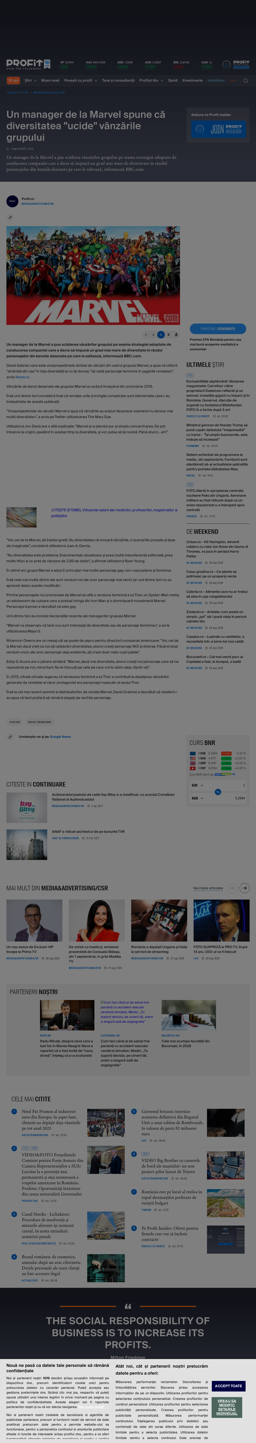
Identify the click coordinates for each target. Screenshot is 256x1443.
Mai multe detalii (91, 1407)
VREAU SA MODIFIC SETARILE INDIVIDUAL (226, 1407)
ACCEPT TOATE (228, 1386)
